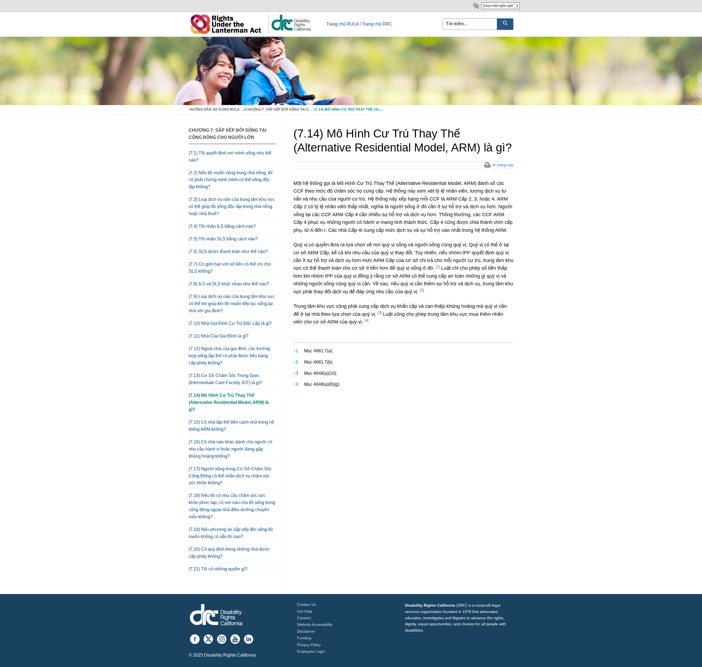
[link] (291, 30)
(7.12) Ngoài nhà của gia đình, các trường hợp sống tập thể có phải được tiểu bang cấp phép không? (229, 355)
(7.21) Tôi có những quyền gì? (218, 569)
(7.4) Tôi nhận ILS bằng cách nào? (222, 226)
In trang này (502, 165)
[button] (438, 268)
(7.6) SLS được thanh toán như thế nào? (228, 251)
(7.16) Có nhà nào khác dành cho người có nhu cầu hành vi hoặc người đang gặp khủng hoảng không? (230, 449)
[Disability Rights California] (216, 615)
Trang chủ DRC (377, 24)
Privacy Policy (309, 645)
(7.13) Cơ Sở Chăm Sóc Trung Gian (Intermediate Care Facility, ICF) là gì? (225, 379)
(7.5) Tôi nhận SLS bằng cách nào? (223, 239)
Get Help (304, 611)
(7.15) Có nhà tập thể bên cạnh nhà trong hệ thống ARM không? (231, 426)
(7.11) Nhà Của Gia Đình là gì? (218, 336)
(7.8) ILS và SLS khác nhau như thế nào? (229, 284)
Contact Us (306, 604)
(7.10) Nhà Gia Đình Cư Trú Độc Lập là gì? (230, 323)
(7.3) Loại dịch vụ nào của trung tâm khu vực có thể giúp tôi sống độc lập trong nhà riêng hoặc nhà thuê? (232, 206)
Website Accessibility (315, 624)
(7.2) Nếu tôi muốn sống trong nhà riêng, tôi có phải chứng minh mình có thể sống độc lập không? (231, 179)
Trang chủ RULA (342, 24)
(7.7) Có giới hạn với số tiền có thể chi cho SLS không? (230, 268)
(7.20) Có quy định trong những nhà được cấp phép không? (229, 553)
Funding (304, 638)
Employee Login (311, 651)
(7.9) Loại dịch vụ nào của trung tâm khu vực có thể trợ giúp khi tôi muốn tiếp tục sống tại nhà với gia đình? (232, 303)
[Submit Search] (505, 24)
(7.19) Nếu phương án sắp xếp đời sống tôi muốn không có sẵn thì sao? (231, 533)
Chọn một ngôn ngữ (498, 6)
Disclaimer (306, 631)
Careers (304, 618)
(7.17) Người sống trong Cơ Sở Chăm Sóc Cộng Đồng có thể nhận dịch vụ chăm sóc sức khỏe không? (230, 475)
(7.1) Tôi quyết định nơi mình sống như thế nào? (230, 156)
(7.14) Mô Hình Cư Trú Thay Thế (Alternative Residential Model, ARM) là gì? (229, 402)
